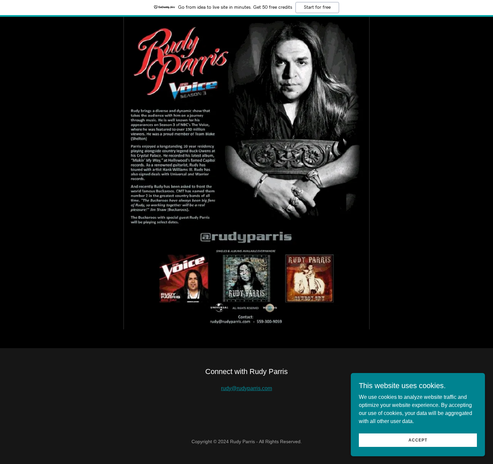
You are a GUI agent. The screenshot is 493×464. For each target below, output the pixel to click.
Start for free (317, 7)
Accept (417, 439)
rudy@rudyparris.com (246, 388)
